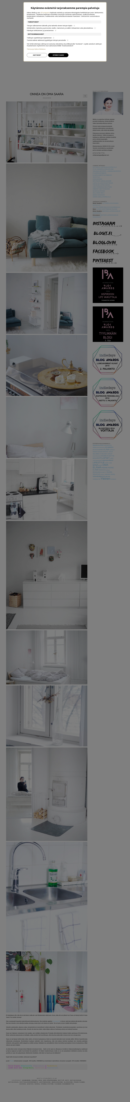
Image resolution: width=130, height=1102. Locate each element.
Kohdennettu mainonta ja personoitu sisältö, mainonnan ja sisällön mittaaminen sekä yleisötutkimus (60, 28)
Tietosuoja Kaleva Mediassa (36, 49)
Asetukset (37, 55)
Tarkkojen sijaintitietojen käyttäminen (39, 38)
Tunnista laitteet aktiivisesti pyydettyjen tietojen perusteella (46, 40)
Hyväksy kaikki (58, 55)
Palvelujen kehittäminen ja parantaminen (40, 30)
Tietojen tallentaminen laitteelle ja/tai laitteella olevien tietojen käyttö (49, 26)
